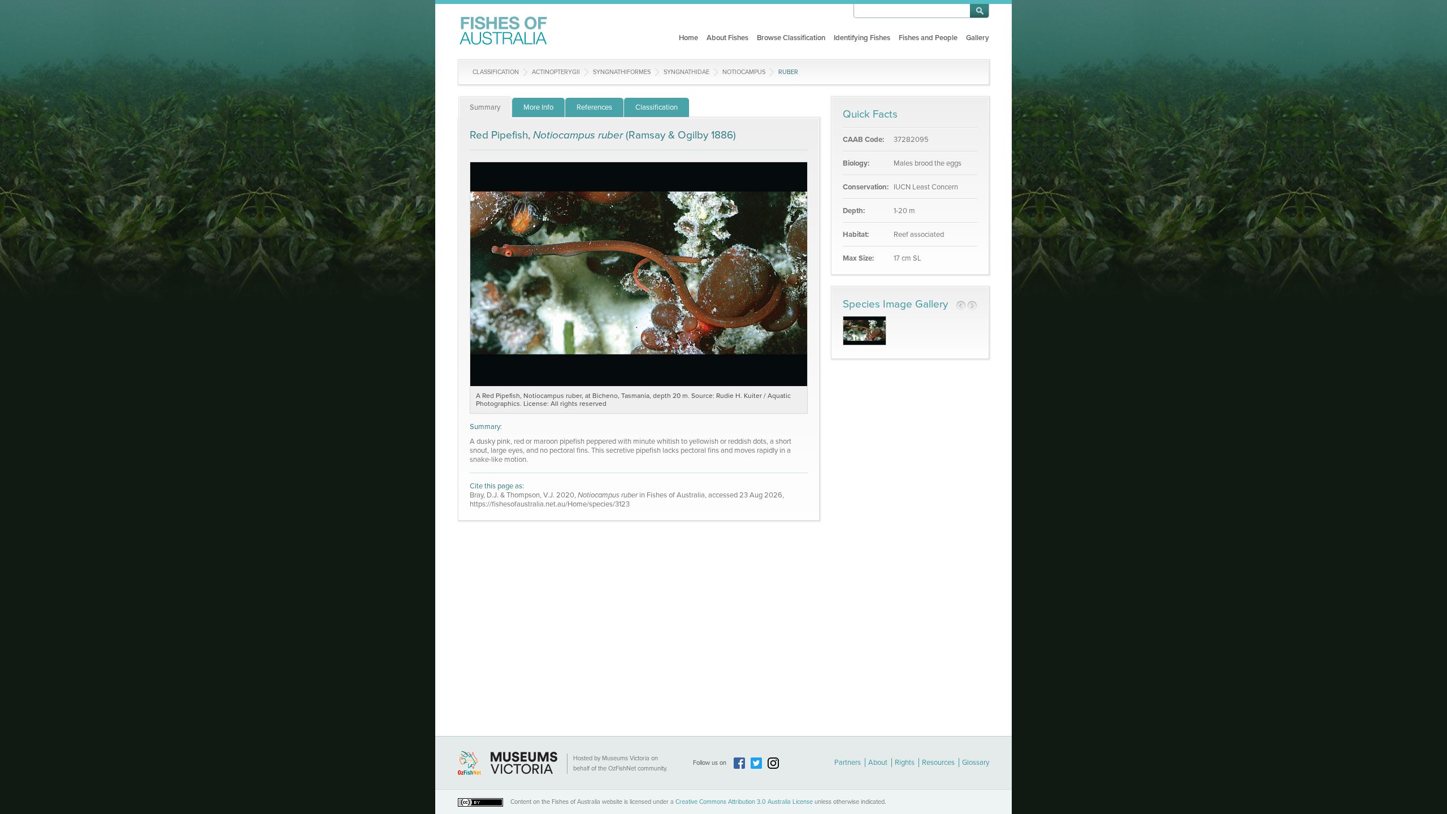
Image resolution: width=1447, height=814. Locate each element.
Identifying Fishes (862, 37)
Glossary (975, 762)
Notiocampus (743, 72)
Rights (905, 762)
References (594, 107)
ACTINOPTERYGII (556, 72)
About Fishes (727, 37)
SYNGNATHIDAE (686, 72)
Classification (496, 72)
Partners (847, 762)
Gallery (977, 37)
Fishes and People (928, 37)
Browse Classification (791, 37)
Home (688, 37)
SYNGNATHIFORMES (622, 72)
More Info (538, 107)
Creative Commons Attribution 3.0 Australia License (744, 802)
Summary (485, 107)
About (877, 762)
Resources (938, 762)
